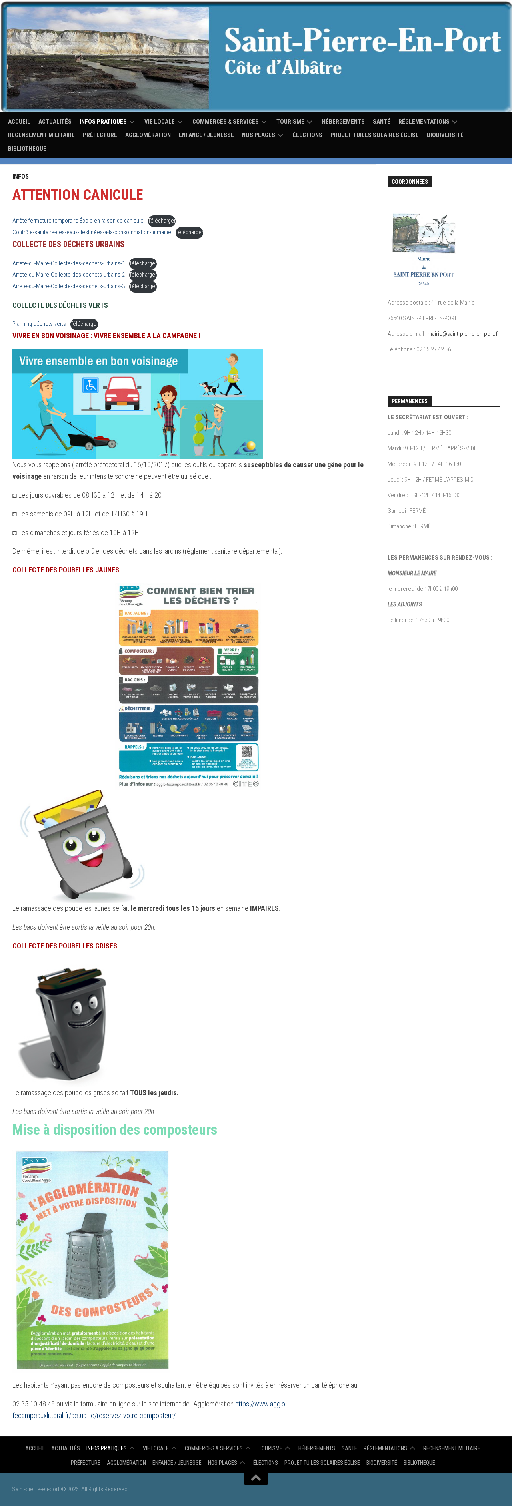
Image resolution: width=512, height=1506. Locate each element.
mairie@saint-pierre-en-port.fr (464, 333)
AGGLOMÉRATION (148, 135)
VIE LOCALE (159, 121)
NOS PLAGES (258, 135)
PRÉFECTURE (100, 135)
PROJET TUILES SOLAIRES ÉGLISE (374, 135)
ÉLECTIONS (307, 135)
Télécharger (162, 220)
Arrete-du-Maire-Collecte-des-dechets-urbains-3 (68, 286)
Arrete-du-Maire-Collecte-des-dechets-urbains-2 (68, 274)
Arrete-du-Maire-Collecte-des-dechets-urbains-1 (68, 263)
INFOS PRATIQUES (103, 121)
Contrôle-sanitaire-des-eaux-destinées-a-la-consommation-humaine (91, 232)
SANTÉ (381, 121)
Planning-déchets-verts (39, 324)
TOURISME (290, 121)
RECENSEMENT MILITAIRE (41, 135)
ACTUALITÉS (55, 121)
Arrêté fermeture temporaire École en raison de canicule (78, 220)
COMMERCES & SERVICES (225, 121)
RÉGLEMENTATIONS (424, 121)
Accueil (19, 121)
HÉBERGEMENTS (343, 121)
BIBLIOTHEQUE (27, 148)
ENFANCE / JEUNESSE (206, 135)
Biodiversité (445, 135)
